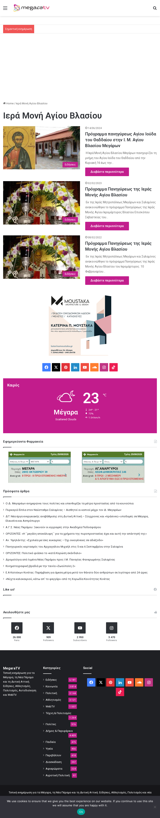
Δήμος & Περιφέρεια (59, 730)
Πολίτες (51, 724)
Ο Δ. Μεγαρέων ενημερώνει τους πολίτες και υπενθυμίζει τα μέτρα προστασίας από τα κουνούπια (70, 503)
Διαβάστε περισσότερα (107, 171)
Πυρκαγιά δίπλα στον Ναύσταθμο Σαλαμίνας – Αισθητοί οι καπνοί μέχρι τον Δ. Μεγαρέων (63, 509)
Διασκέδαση (54, 762)
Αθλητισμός (53, 699)
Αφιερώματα (54, 768)
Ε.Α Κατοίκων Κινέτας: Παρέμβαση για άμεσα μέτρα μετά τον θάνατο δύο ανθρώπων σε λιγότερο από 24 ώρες (77, 572)
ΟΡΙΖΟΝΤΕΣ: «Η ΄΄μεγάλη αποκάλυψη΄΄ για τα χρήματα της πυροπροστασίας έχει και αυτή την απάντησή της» (76, 533)
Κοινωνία (52, 686)
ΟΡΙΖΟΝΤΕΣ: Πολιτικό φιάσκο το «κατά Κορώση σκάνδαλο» (43, 553)
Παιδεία (51, 742)
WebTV (50, 706)
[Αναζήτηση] (155, 9)
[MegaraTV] (32, 8)
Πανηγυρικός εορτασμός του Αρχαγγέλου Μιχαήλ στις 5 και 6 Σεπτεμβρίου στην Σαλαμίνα (64, 546)
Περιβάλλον (53, 755)
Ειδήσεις (51, 679)
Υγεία (49, 748)
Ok (81, 811)
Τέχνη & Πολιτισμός (58, 713)
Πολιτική (51, 693)
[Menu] (5, 9)
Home (10, 103)
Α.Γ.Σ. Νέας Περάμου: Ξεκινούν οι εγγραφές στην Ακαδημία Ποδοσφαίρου (53, 527)
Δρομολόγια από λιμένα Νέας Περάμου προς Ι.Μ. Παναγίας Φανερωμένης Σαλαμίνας (60, 559)
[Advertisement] (80, 69)
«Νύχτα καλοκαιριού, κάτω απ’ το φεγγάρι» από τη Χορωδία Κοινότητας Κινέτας (58, 579)
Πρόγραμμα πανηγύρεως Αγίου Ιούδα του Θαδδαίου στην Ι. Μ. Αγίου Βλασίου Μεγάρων (120, 139)
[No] (155, 807)
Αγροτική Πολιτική (58, 775)
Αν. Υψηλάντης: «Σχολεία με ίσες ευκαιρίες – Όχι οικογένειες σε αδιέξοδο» (54, 540)
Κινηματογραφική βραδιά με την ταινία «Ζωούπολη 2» (40, 566)
